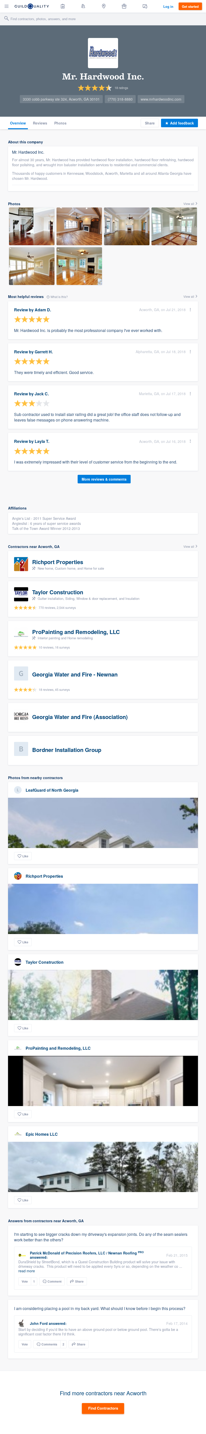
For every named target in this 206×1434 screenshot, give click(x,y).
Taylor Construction (45, 962)
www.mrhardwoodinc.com (161, 99)
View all (189, 203)
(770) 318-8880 (120, 99)
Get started (190, 6)
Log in (168, 6)
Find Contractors (103, 1408)
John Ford (39, 1323)
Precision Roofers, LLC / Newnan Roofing (101, 1252)
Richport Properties (44, 876)
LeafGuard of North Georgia (52, 790)
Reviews (40, 122)
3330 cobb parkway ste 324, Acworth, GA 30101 (61, 99)
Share (150, 122)
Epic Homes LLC (42, 1134)
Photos (60, 122)
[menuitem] (63, 6)
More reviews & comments (104, 479)
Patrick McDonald (45, 1252)
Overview (18, 122)
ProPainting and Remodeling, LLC (58, 1048)
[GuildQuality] (32, 6)
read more (26, 1270)
